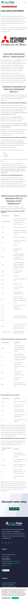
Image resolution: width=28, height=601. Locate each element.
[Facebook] (2, 542)
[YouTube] (5, 542)
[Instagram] (11, 542)
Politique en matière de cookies (9, 586)
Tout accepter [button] (15, 598)
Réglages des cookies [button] (6, 598)
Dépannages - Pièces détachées (9, 6)
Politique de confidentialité (8, 584)
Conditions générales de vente (9, 583)
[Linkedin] (8, 542)
